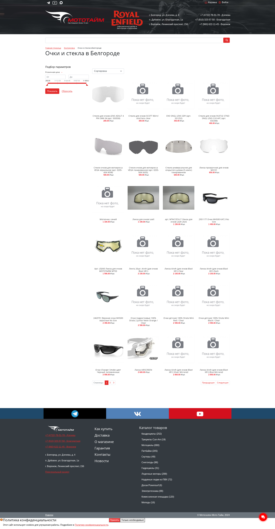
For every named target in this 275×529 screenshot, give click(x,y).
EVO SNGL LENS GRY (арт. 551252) (178, 117)
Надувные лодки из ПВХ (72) (157, 479)
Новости (102, 460)
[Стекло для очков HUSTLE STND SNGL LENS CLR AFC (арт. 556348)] (214, 94)
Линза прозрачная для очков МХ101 (213, 168)
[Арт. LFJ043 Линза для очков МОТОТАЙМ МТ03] (108, 247)
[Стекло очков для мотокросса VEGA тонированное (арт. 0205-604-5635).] (143, 146)
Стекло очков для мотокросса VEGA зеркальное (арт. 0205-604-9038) (108, 170)
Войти (225, 2)
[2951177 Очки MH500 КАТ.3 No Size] (214, 198)
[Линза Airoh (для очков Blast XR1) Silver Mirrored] (178, 348)
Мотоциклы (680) (150, 445)
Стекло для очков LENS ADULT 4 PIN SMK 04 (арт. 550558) (108, 117)
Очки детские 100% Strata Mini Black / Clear (214, 319)
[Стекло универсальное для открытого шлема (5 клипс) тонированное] (178, 146)
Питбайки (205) (150, 451)
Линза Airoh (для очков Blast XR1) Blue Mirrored (214, 371)
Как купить (103, 428)
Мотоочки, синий (108, 219)
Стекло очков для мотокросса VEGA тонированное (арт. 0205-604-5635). (143, 170)
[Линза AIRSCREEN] (143, 348)
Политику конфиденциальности (91, 525)
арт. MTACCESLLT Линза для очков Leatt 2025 (178, 220)
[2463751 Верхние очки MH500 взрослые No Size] (108, 296)
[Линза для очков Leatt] (143, 198)
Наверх (49, 515)
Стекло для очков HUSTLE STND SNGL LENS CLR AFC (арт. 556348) (214, 118)
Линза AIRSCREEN (143, 369)
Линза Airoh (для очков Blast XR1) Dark (214, 269)
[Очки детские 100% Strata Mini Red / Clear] (178, 296)
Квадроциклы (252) (152, 434)
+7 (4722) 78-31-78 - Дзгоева (215, 15)
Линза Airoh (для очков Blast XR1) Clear (179, 269)
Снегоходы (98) (150, 462)
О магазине (104, 441)
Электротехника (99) (152, 491)
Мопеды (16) (148, 502)
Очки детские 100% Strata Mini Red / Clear (178, 319)
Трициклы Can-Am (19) (154, 439)
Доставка (102, 435)
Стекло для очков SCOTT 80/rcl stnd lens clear (143, 117)
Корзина (212, 2)
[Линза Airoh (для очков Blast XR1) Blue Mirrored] (214, 348)
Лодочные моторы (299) (154, 474)
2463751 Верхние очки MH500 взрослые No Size (108, 319)
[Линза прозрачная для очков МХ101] (214, 146)
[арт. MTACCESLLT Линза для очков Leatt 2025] (178, 198)
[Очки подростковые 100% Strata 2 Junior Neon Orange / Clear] (143, 296)
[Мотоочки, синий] (108, 198)
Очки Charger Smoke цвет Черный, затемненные (108, 371)
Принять (114, 520)
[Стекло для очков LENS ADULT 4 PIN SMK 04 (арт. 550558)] (108, 94)
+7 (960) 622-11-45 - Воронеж (215, 24)
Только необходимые (132, 520)
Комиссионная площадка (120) (158, 497)
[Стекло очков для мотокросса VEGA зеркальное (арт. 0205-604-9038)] (108, 146)
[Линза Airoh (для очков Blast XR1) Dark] (214, 247)
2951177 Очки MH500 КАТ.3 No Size (214, 220)
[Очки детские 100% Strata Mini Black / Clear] (214, 296)
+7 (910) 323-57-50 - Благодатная (212, 19)
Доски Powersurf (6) (152, 485)
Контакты (102, 454)
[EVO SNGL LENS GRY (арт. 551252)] (178, 94)
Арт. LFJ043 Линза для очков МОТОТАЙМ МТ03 (108, 269)
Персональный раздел (57, 472)
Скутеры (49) (148, 456)
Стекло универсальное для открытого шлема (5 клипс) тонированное (178, 170)
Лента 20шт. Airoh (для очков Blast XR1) (143, 269)
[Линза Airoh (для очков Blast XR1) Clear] (178, 247)
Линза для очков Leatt (143, 219)
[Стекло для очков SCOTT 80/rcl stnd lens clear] (143, 94)
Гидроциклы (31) (150, 468)
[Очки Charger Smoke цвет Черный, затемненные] (108, 348)
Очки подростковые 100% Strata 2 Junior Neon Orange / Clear (143, 320)
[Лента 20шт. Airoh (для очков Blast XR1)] (143, 247)
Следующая (222, 382)
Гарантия (102, 448)
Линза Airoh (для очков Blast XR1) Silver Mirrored (179, 371)
